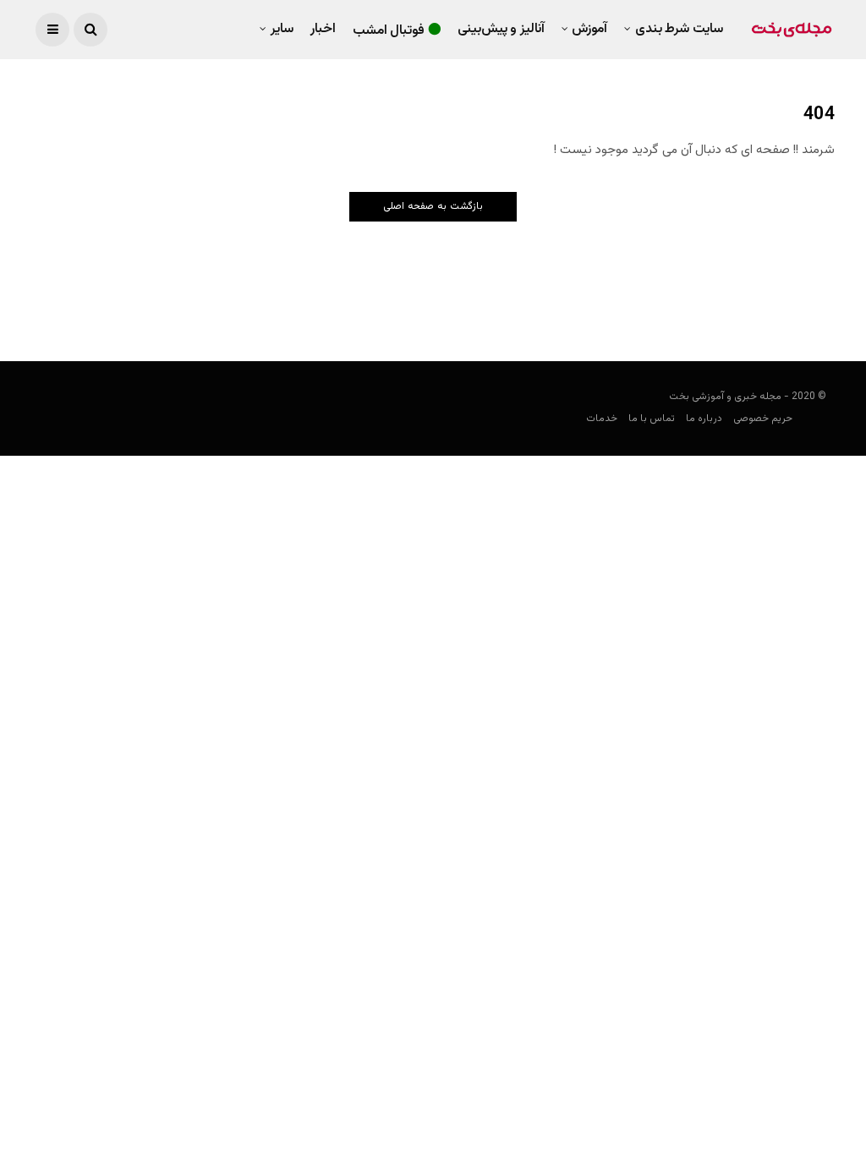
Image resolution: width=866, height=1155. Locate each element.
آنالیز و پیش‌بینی (501, 29)
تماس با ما (651, 418)
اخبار (323, 29)
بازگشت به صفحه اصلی (433, 206)
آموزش (589, 29)
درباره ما (704, 418)
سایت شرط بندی (679, 29)
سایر (282, 29)
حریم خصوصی (762, 418)
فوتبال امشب (389, 30)
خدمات (601, 418)
